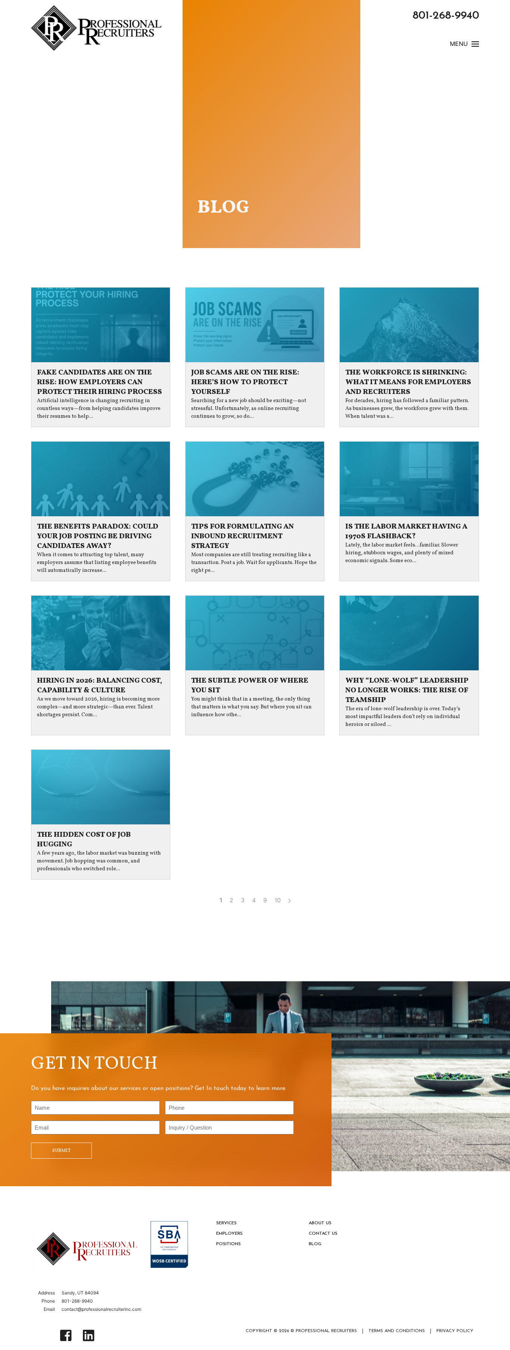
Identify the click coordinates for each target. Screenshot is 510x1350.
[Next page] (289, 900)
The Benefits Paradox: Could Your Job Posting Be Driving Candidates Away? (97, 536)
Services (226, 1223)
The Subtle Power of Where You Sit (249, 686)
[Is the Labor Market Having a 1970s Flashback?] (409, 479)
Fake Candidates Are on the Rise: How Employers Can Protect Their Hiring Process (99, 382)
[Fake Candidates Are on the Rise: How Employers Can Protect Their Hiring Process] (100, 325)
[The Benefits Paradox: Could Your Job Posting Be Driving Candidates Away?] (100, 479)
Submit (61, 1150)
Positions (228, 1244)
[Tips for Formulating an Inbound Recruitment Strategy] (255, 479)
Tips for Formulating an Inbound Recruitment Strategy (242, 536)
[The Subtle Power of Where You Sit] (255, 633)
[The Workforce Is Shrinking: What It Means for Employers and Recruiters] (409, 325)
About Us (320, 1223)
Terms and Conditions (396, 1331)
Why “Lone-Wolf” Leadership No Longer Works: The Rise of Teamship (407, 690)
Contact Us (323, 1233)
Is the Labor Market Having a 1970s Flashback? (406, 531)
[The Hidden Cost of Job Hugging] (100, 787)
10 (277, 900)
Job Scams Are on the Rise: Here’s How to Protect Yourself (245, 382)
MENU (459, 44)
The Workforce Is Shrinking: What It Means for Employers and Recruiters (408, 382)
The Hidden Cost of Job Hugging (84, 840)
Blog (315, 1244)
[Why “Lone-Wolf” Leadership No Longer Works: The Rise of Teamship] (409, 633)
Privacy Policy (454, 1331)
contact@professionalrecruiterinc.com (101, 1309)
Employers (229, 1233)
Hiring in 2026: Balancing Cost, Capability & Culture (99, 686)
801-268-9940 (446, 16)
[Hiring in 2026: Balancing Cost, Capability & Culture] (100, 633)
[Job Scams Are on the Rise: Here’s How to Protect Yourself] (255, 325)
